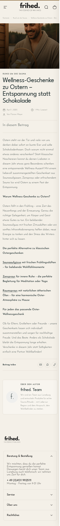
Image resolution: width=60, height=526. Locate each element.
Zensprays (9, 276)
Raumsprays (10, 290)
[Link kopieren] (54, 365)
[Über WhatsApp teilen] (47, 365)
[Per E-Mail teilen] (40, 365)
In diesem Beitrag (16, 125)
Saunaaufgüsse (12, 262)
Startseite (6, 18)
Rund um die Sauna (20, 18)
